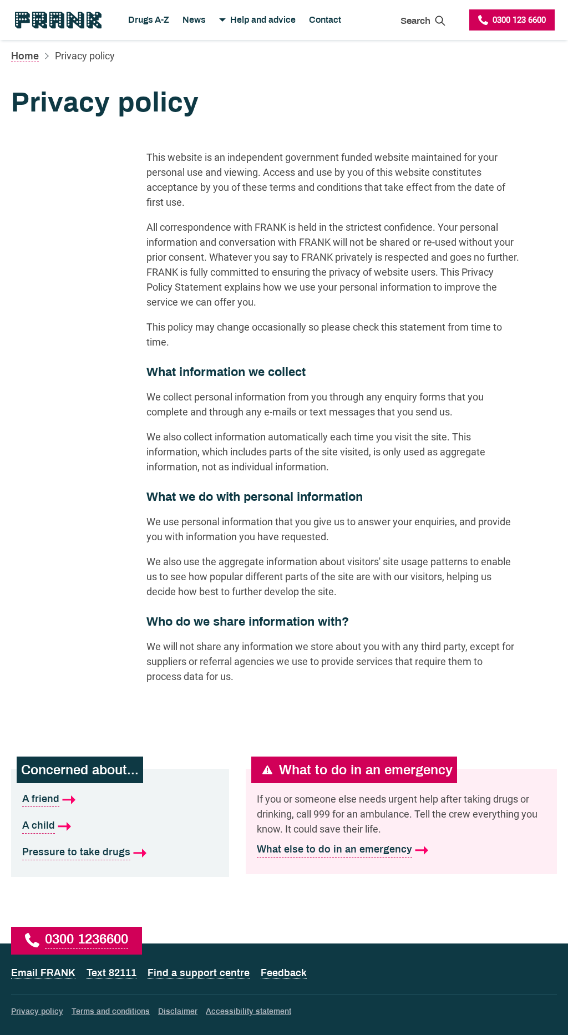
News (194, 19)
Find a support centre (199, 972)
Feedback (284, 972)
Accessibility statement (248, 1011)
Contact (325, 19)
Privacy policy (37, 1011)
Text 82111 (111, 972)
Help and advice (263, 19)
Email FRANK (43, 972)
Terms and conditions (111, 1011)
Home (25, 56)
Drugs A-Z (148, 19)
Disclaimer (177, 1011)
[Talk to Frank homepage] (57, 20)
